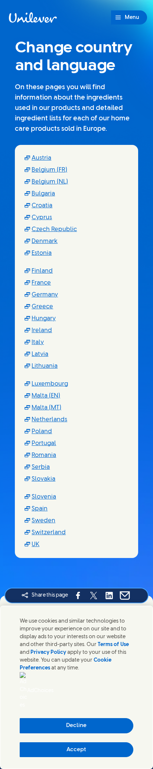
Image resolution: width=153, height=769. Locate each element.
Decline (76, 726)
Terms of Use (113, 645)
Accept (76, 750)
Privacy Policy (48, 652)
